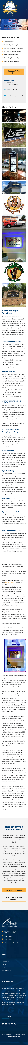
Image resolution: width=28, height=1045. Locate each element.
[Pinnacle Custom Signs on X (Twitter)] (6, 1022)
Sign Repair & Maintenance (12, 51)
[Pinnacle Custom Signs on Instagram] (15, 1022)
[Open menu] (26, 10)
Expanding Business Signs (12, 61)
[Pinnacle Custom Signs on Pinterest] (9, 1022)
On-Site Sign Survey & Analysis (14, 45)
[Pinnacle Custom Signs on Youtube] (12, 1022)
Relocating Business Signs (12, 58)
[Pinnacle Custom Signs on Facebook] (3, 1022)
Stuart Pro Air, (9, 583)
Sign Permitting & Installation (13, 48)
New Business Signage (11, 55)
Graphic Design (9, 42)
